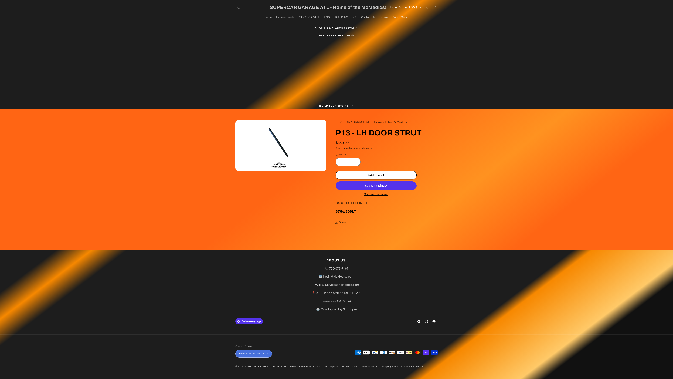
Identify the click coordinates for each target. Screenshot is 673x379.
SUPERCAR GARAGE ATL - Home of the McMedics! (271, 366)
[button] (239, 8)
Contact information (412, 367)
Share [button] (342, 222)
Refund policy (331, 367)
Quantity (341, 155)
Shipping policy (390, 367)
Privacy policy (349, 367)
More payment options (376, 194)
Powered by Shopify (309, 366)
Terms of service (369, 367)
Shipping (341, 148)
